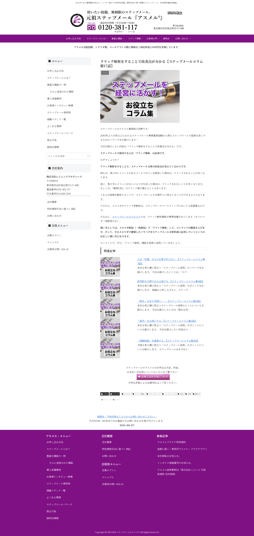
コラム (105, 394)
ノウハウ (116, 394)
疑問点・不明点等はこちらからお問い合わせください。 (127, 416)
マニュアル (53, 242)
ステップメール (154, 394)
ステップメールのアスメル (126, 216)
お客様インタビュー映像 (60, 105)
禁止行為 (52, 140)
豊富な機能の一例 (56, 84)
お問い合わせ (54, 215)
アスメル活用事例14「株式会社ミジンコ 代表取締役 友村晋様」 (181, 472)
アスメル (127, 394)
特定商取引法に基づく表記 (61, 208)
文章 (189, 394)
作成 (181, 394)
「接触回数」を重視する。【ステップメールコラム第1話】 (168, 340)
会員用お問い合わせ (58, 249)
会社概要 (52, 202)
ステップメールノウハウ (60, 133)
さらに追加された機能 (62, 91)
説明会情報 (53, 147)
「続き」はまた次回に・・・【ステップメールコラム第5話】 (169, 301)
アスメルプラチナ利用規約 (171, 442)
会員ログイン (54, 235)
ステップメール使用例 (59, 112)
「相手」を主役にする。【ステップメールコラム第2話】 (167, 321)
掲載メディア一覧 (56, 119)
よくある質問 (54, 126)
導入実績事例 (54, 98)
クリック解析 (139, 394)
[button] (88, 155)
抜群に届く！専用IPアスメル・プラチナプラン (182, 449)
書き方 (197, 394)
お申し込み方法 (55, 70)
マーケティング (169, 394)
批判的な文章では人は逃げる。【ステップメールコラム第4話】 (170, 281)
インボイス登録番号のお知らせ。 (175, 462)
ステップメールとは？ (59, 77)
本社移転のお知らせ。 (169, 456)
